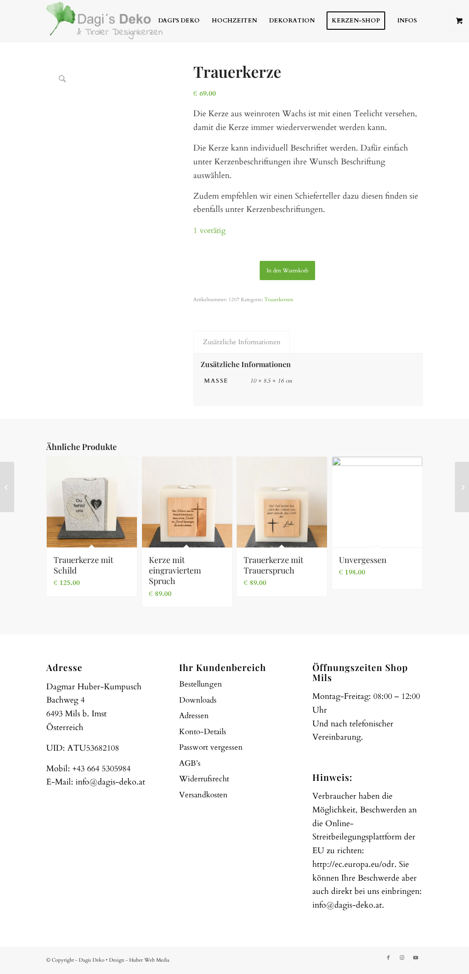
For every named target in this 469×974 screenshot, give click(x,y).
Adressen (194, 715)
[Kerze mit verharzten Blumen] (462, 487)
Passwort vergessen (211, 747)
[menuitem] (179, 20)
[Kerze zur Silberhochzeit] (7, 487)
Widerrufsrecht (204, 779)
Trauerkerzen (278, 299)
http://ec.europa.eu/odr (353, 864)
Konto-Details (202, 731)
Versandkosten (203, 795)
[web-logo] (104, 20)
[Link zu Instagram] (402, 958)
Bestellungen (200, 684)
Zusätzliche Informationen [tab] (242, 341)
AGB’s (190, 763)
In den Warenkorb (287, 270)
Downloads (198, 700)
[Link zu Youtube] (416, 958)
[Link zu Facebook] (388, 958)
